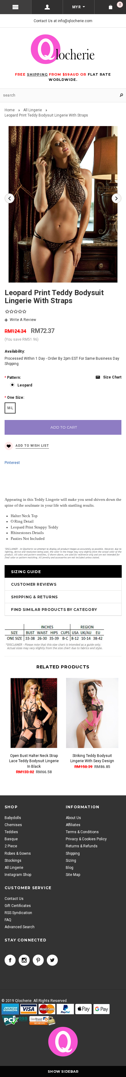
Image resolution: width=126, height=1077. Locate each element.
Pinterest (12, 463)
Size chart (112, 377)
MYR (76, 7)
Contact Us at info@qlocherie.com (63, 21)
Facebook (10, 960)
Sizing (71, 860)
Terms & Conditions (82, 832)
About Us (73, 818)
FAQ (8, 920)
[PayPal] (65, 1009)
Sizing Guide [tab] (26, 571)
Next (116, 198)
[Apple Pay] (83, 1009)
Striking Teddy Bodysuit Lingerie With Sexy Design (92, 758)
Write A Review (23, 320)
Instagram (24, 960)
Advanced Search (20, 927)
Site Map (73, 875)
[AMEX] (10, 1009)
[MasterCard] (47, 1009)
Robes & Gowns (18, 853)
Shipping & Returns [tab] (34, 597)
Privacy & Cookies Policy (86, 839)
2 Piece (11, 846)
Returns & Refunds (82, 846)
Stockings (13, 860)
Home (10, 110)
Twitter (52, 960)
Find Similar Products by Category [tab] (54, 609)
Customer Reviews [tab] (34, 584)
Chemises (13, 825)
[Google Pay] (101, 1009)
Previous (9, 198)
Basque (11, 839)
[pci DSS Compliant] (15, 1020)
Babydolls (13, 818)
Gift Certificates (18, 906)
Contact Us (14, 899)
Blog (69, 867)
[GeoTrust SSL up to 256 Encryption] (42, 1021)
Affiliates (73, 825)
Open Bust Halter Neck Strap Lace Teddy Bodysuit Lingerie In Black (34, 761)
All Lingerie (32, 110)
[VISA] (28, 1009)
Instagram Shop (18, 875)
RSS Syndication (18, 913)
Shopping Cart (120, 4)
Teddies (11, 832)
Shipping (73, 853)
